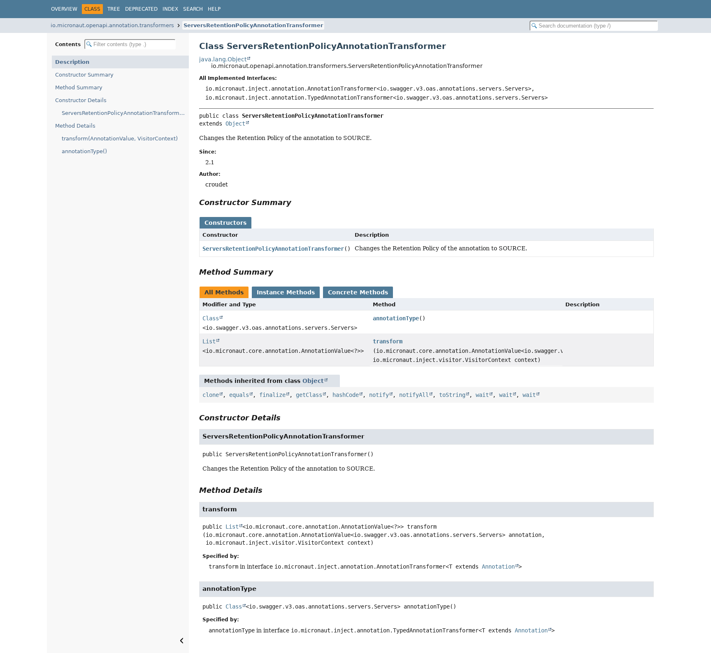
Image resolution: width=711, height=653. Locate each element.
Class (210, 318)
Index (170, 9)
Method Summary (78, 87)
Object (235, 123)
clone (210, 395)
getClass (309, 395)
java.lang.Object (222, 59)
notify (379, 395)
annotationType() (84, 151)
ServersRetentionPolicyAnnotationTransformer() (125, 113)
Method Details (75, 126)
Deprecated (141, 9)
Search (193, 9)
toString (452, 395)
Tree (113, 9)
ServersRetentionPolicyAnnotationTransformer (253, 25)
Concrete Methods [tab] (358, 292)
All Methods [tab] (224, 292)
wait (482, 395)
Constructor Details (81, 100)
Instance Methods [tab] (286, 292)
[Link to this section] (297, 202)
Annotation (498, 566)
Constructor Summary (84, 75)
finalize (272, 395)
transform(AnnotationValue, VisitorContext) (120, 138)
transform (387, 341)
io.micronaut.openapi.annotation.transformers (112, 25)
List (209, 341)
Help (214, 9)
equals (239, 395)
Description (72, 62)
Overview (64, 9)
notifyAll (414, 395)
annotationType (396, 318)
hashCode (345, 395)
